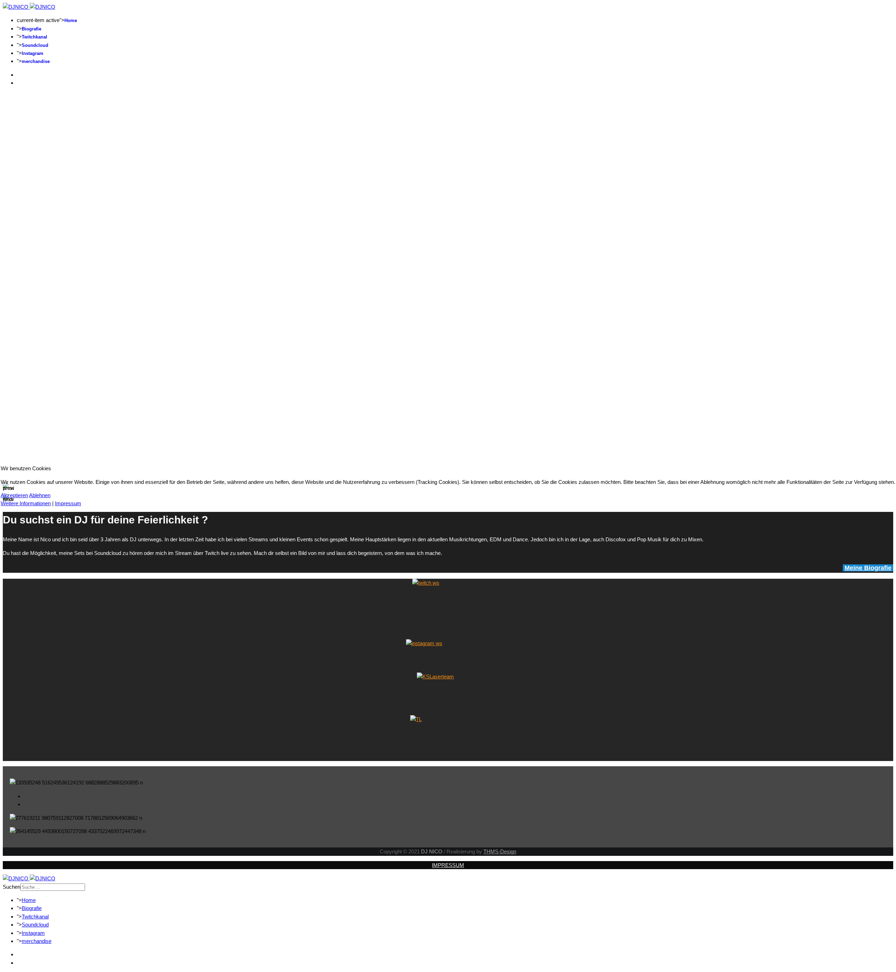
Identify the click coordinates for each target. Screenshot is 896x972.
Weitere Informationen (26, 503)
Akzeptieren (14, 495)
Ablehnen (39, 495)
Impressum (68, 503)
